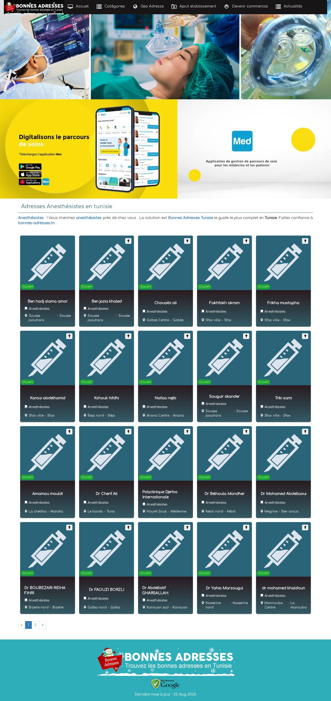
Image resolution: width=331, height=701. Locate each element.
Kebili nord (214, 511)
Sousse (65, 316)
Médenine (178, 511)
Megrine (271, 511)
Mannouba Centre (274, 605)
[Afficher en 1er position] (128, 241)
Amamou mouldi (47, 494)
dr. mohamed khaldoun (283, 588)
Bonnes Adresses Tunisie (190, 218)
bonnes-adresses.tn (36, 223)
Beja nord (96, 415)
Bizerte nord (39, 607)
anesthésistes (89, 218)
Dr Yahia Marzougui (224, 588)
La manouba (298, 605)
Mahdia (56, 511)
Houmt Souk (157, 511)
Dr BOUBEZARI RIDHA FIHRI (44, 590)
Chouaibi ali (165, 303)
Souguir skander (224, 396)
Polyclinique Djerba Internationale (159, 494)
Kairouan (179, 607)
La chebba (38, 511)
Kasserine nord (213, 605)
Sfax (227, 320)
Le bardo (95, 511)
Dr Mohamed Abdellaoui (283, 494)
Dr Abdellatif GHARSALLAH (155, 590)
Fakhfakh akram (224, 303)
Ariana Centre (158, 415)
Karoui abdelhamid (47, 398)
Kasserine (240, 603)
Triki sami (283, 398)
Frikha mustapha (283, 303)
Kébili (231, 511)
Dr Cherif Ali (106, 494)
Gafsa (115, 607)
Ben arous (289, 511)
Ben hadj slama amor (48, 301)
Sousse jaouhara (36, 318)
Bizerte (57, 607)
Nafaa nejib (165, 398)
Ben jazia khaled (107, 301)
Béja (111, 415)
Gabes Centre (158, 320)
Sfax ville (213, 320)
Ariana (178, 415)
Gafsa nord (97, 607)
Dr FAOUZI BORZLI (106, 590)
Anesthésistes (31, 218)
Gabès (178, 320)
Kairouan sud (158, 607)
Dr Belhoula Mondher (225, 494)
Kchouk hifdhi (106, 398)
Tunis (111, 511)
